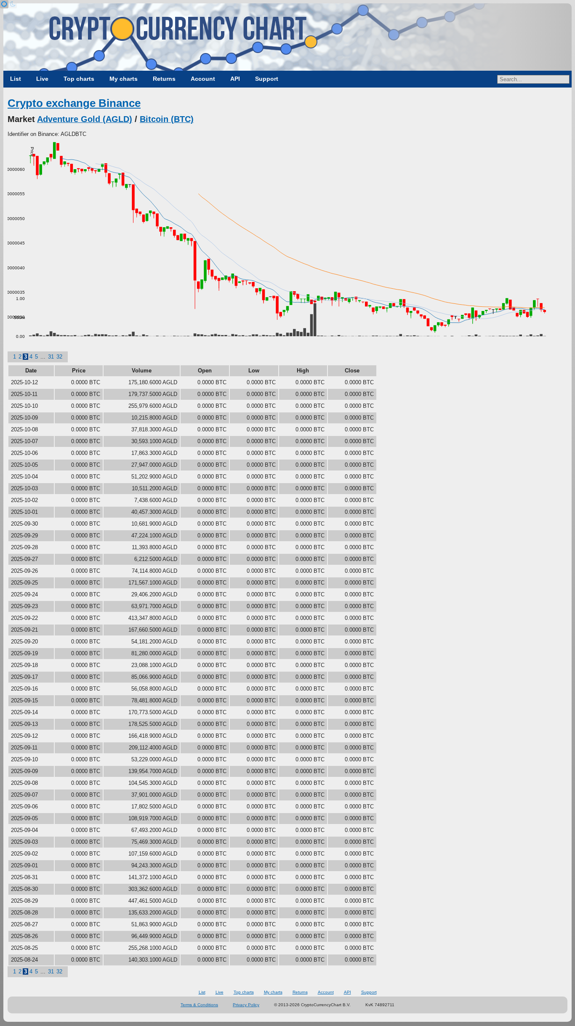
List (15, 78)
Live (42, 78)
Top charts (79, 78)
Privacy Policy (246, 1004)
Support (266, 78)
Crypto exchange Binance (74, 103)
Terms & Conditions (199, 1004)
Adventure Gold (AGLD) (84, 119)
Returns (164, 78)
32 (59, 357)
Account (203, 78)
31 (51, 357)
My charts (123, 78)
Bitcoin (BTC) (167, 119)
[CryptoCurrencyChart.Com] (287, 37)
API (235, 78)
